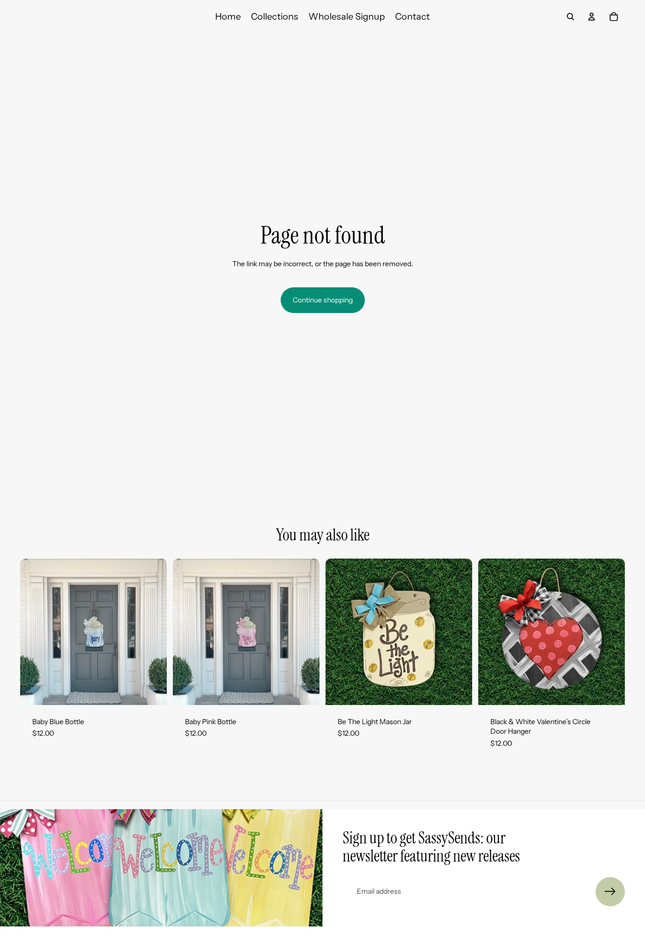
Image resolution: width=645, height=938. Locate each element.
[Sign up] (610, 891)
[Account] (591, 17)
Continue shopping (323, 299)
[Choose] (151, 689)
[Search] (570, 17)
